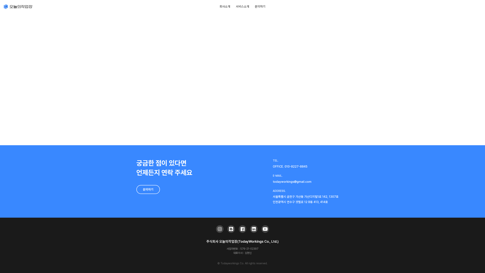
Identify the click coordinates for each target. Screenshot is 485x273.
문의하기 (148, 189)
